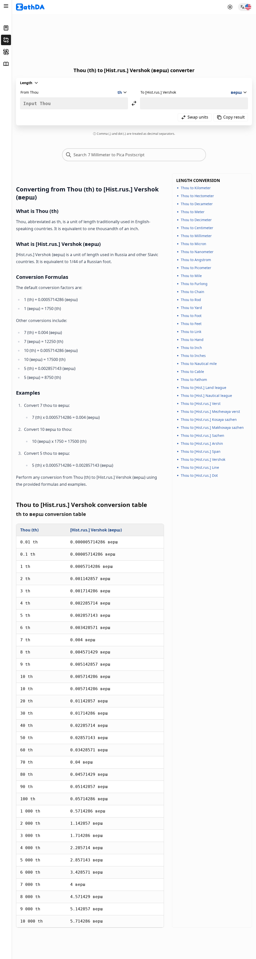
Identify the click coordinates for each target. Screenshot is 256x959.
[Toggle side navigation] (6, 6)
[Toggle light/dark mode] (230, 7)
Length (26, 82)
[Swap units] (134, 103)
